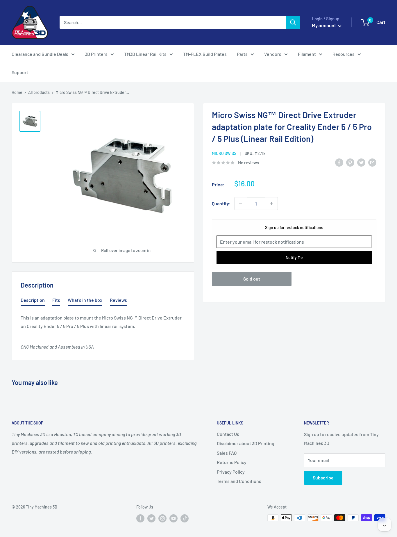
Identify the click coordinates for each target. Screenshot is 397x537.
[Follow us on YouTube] (173, 518)
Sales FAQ (227, 453)
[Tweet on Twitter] (361, 162)
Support (20, 72)
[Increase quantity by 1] (271, 204)
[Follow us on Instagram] (162, 518)
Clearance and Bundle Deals (40, 54)
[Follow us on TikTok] (184, 518)
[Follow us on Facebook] (140, 518)
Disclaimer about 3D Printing (245, 443)
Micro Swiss (224, 153)
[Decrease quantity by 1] (241, 204)
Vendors (272, 54)
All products (39, 92)
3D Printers (96, 54)
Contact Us (228, 434)
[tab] (33, 301)
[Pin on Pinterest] (350, 162)
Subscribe (323, 477)
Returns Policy (231, 462)
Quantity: (221, 203)
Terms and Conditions (239, 481)
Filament (307, 54)
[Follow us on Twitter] (151, 518)
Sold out (251, 279)
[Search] (293, 22)
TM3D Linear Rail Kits (145, 54)
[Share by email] (372, 162)
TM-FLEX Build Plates (205, 54)
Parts (242, 54)
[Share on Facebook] (339, 162)
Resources (343, 54)
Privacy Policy (231, 471)
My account (324, 25)
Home (17, 92)
